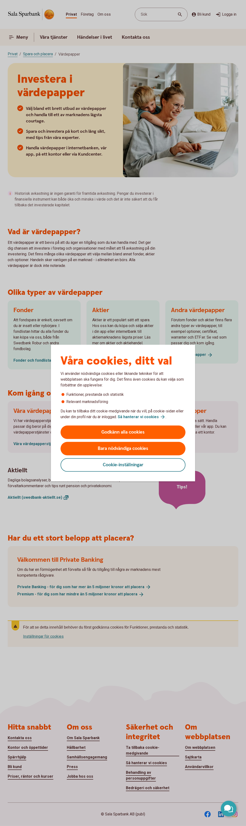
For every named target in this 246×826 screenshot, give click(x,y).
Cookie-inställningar (123, 465)
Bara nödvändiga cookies (123, 449)
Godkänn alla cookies (123, 432)
